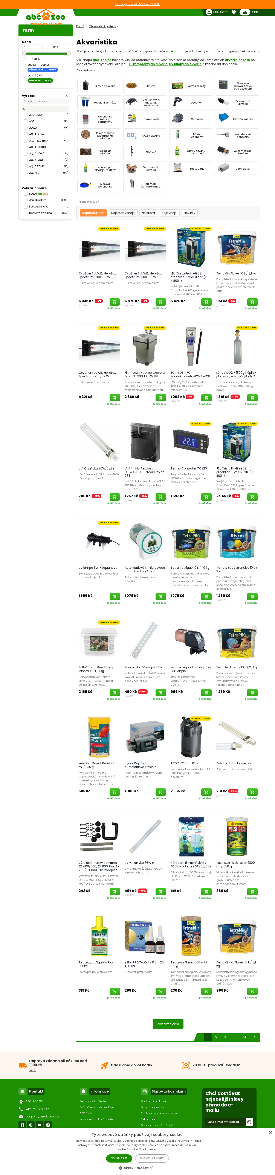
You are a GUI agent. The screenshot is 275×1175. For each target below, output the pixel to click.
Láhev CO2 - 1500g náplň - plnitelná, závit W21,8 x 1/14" (236, 374)
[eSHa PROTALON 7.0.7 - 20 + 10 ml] (145, 936)
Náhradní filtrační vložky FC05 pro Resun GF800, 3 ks (191, 865)
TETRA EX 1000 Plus (184, 763)
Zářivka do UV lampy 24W (144, 667)
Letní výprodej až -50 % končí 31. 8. (137, 4)
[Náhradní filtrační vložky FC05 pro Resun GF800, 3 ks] (191, 836)
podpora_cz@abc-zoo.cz (42, 1116)
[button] (137, 1168)
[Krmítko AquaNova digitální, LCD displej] (191, 640)
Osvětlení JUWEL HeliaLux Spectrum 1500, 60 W (143, 275)
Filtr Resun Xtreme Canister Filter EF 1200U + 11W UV (145, 374)
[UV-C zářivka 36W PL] (145, 836)
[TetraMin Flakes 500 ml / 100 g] (191, 936)
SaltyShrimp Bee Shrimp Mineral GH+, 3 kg (96, 669)
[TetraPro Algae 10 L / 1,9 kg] (191, 541)
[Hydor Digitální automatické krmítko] (145, 736)
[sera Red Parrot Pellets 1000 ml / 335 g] (99, 736)
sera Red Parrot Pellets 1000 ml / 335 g (99, 765)
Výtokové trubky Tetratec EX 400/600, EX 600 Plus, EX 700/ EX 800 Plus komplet (99, 866)
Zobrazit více (168, 1024)
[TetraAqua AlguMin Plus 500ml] (99, 936)
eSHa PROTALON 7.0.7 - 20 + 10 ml (144, 964)
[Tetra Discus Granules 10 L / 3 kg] (237, 541)
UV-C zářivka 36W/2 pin (96, 468)
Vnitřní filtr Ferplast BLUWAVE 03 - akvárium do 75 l (145, 472)
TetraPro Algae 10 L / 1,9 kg (190, 567)
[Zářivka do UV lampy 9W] (237, 736)
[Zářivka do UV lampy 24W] (145, 640)
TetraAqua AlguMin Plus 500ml (96, 964)
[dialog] (137, 1151)
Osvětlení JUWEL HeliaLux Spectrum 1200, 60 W (97, 275)
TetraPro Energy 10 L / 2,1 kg (236, 667)
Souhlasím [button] (119, 1158)
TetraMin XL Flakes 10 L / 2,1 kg (236, 964)
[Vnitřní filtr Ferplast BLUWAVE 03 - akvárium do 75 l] (145, 442)
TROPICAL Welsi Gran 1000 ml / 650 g (235, 865)
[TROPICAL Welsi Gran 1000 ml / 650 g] (237, 836)
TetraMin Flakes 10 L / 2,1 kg (236, 273)
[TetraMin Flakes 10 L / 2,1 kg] (237, 247)
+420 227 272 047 (37, 1109)
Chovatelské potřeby (102, 26)
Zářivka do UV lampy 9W (234, 763)
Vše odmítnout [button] (152, 1158)
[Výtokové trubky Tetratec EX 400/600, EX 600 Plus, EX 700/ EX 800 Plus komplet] (99, 836)
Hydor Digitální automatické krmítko (140, 765)
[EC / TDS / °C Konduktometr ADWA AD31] (191, 346)
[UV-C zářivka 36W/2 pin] (99, 442)
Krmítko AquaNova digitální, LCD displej (191, 669)
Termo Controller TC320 (189, 468)
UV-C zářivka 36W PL (140, 863)
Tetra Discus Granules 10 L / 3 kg (236, 569)
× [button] (270, 1132)
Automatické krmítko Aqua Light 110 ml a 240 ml (145, 569)
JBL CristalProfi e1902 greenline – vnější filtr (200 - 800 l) (191, 277)
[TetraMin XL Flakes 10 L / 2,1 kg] (237, 936)
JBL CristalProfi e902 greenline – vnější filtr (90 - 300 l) (236, 472)
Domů (80, 26)
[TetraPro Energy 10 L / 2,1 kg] (237, 640)
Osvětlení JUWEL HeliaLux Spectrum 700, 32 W (97, 374)
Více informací (148, 1149)
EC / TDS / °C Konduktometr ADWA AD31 (190, 374)
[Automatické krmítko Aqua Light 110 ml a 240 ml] (145, 541)
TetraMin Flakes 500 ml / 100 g (189, 964)
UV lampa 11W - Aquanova (98, 567)
